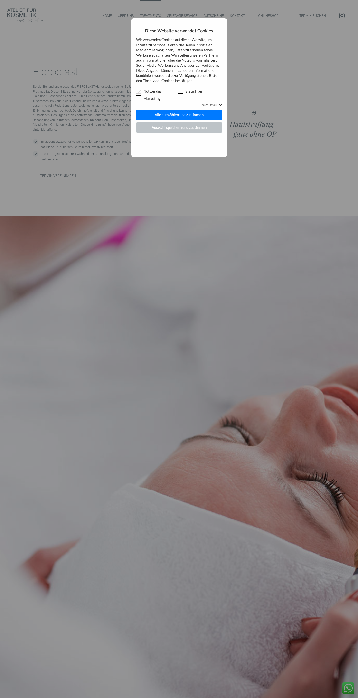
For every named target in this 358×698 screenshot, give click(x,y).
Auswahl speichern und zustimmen (179, 127)
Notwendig (152, 91)
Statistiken (194, 91)
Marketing (151, 98)
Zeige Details (209, 105)
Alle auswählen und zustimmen (179, 115)
